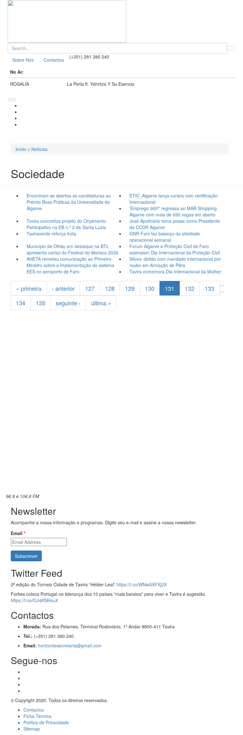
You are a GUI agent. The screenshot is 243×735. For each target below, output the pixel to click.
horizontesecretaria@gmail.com (70, 645)
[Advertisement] (119, 411)
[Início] (121, 21)
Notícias (39, 149)
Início (21, 149)
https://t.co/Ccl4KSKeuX (34, 600)
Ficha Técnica (37, 716)
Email (18, 533)
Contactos (54, 60)
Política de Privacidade (46, 722)
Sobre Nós (23, 60)
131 (169, 288)
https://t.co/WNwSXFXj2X (141, 584)
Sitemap (31, 729)
